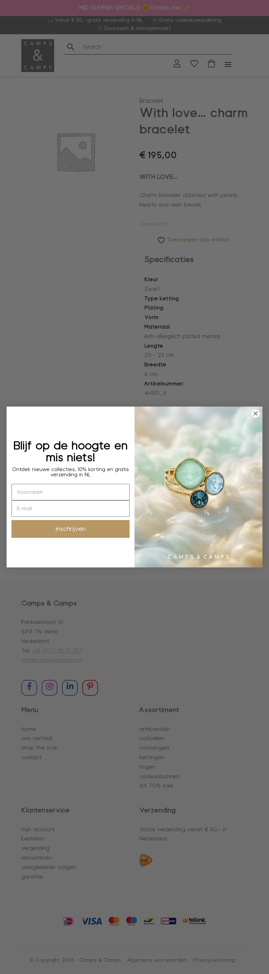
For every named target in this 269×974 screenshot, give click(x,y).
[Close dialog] (255, 413)
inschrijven (71, 529)
